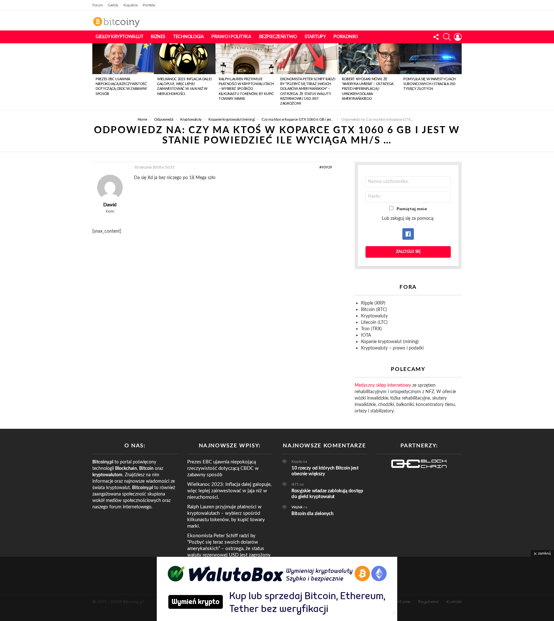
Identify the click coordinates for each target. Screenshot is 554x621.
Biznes (158, 37)
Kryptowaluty (374, 316)
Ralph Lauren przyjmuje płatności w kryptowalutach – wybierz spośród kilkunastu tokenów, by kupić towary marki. (246, 89)
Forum (97, 5)
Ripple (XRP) (373, 303)
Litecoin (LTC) (374, 322)
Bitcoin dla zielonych (312, 513)
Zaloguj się (408, 252)
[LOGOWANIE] (458, 36)
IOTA (366, 335)
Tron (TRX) (371, 329)
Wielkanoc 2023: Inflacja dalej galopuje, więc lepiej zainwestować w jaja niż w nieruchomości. (229, 491)
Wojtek (297, 507)
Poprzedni (95, 76)
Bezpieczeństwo (278, 37)
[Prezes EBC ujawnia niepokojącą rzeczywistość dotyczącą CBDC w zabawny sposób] (123, 58)
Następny (458, 76)
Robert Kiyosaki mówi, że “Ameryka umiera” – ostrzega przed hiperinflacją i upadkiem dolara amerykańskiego (367, 89)
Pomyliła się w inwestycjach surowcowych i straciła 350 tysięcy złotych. (429, 84)
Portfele (149, 5)
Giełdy (113, 5)
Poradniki (345, 37)
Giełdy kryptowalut (119, 37)
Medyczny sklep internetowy (383, 385)
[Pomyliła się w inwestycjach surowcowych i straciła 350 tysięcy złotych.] (431, 58)
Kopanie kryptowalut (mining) (390, 342)
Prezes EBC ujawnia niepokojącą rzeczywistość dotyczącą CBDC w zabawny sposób (223, 468)
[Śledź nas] (436, 36)
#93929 (325, 167)
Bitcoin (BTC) (374, 309)
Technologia (188, 37)
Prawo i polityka (231, 37)
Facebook (408, 234)
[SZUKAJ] (447, 36)
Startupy (315, 37)
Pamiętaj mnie (412, 209)
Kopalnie (130, 5)
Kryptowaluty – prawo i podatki (392, 348)
